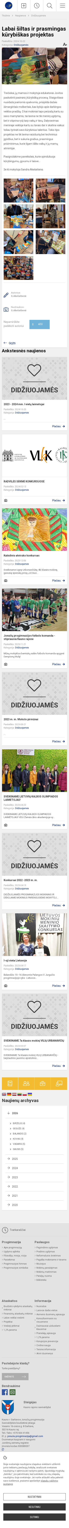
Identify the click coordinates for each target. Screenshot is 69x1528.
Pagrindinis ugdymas (47, 1247)
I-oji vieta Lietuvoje (15, 960)
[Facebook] (5, 1392)
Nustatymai (34, 1496)
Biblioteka (41, 1280)
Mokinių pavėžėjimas (46, 1268)
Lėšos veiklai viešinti (14, 1317)
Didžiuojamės (38, 15)
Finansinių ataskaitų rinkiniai (18, 1313)
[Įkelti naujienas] (23, 5)
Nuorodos (41, 1306)
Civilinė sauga (43, 1345)
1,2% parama (10, 1330)
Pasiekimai (9, 1259)
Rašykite (9, 1376)
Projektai (8, 1322)
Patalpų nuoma (44, 1276)
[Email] (12, 1392)
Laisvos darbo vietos (46, 1310)
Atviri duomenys (44, 1353)
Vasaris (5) (19, 1144)
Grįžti (12, 343)
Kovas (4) (18, 1139)
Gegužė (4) (18, 1128)
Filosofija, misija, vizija (15, 1255)
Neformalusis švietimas (48, 1255)
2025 (15, 1158)
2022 (15, 1186)
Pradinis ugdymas (45, 1251)
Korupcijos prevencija (47, 1341)
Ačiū (37, 324)
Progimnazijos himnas (15, 1263)
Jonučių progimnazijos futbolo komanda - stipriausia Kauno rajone (29, 637)
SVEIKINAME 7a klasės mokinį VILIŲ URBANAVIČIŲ (34, 1040)
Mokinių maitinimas (46, 1272)
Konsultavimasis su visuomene (46, 1320)
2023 (15, 1177)
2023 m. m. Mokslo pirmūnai (21, 719)
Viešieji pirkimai (12, 1326)
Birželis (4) (19, 1123)
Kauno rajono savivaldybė (37, 1407)
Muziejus (41, 1263)
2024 (15, 1168)
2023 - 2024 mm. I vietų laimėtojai (24, 404)
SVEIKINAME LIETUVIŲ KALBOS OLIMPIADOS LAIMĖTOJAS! (31, 798)
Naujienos (20, 15)
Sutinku (34, 1517)
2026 (15, 1113)
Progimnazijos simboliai (16, 1268)
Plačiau (56, 426)
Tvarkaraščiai (17, 1230)
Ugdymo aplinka (12, 1251)
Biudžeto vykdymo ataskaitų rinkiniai (18, 1308)
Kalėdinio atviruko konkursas (22, 555)
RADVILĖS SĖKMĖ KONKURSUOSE (24, 481)
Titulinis (6, 15)
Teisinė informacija (46, 1349)
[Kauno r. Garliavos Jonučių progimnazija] (8, 5)
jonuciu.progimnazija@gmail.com (25, 1436)
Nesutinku (34, 1507)
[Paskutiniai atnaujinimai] (36, 5)
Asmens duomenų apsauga (50, 1314)
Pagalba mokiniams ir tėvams (51, 1259)
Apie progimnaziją (13, 1247)
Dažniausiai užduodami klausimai (48, 1327)
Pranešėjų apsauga (46, 1333)
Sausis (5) (18, 1149)
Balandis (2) (19, 1133)
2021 (15, 1195)
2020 (15, 1205)
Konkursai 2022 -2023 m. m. (21, 880)
